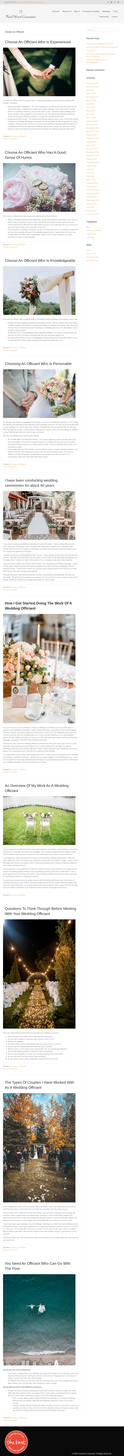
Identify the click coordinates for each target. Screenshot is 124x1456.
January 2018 (91, 125)
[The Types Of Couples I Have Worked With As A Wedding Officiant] (39, 1148)
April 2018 (90, 114)
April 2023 (90, 90)
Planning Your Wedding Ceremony (99, 44)
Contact (115, 17)
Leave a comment (10, 139)
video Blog (90, 237)
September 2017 (92, 138)
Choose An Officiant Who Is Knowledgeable (40, 261)
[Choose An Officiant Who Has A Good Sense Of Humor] (39, 187)
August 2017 (91, 142)
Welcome (55, 11)
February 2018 (92, 121)
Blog (76, 11)
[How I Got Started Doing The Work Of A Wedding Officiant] (39, 668)
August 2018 (91, 100)
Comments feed (92, 257)
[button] (71, 11)
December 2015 (92, 190)
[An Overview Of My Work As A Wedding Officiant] (39, 821)
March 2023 (91, 93)
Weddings (106, 11)
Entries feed (91, 254)
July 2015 (90, 207)
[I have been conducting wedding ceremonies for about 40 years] (39, 515)
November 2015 (92, 193)
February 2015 (92, 214)
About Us (66, 11)
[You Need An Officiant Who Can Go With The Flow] (39, 1320)
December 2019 (92, 97)
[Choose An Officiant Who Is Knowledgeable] (39, 290)
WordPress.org (92, 260)
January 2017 (91, 149)
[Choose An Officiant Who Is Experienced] (39, 72)
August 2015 (91, 204)
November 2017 (92, 131)
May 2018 (90, 111)
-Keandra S (90, 51)
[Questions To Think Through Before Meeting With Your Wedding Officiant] (39, 974)
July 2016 (90, 169)
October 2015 (91, 197)
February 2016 (92, 183)
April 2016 (90, 176)
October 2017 (91, 135)
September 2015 (92, 200)
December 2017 (92, 128)
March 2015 (91, 211)
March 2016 (91, 180)
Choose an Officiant (18, 136)
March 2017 (91, 145)
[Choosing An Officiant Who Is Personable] (39, 393)
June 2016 (90, 173)
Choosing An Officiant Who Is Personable (38, 364)
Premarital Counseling (90, 11)
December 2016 (92, 152)
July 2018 (90, 104)
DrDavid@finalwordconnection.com (31, 2)
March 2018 (91, 118)
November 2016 (92, 155)
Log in (88, 250)
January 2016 (91, 187)
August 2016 (91, 166)
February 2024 (92, 83)
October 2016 (91, 159)
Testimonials (104, 17)
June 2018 (90, 107)
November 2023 (92, 87)
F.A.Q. (115, 11)
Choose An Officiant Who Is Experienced (38, 42)
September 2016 (92, 162)
